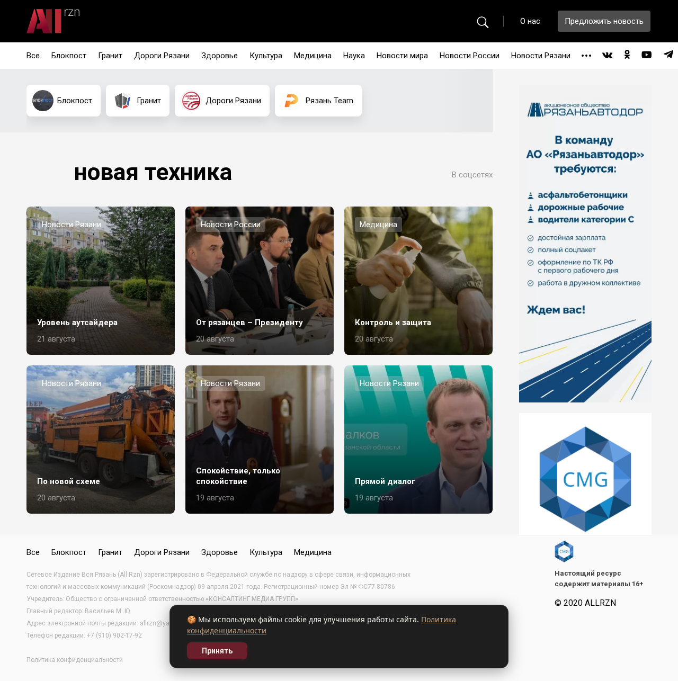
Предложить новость (604, 21)
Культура (265, 55)
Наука (354, 55)
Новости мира (402, 55)
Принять (217, 651)
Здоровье (219, 55)
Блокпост (68, 55)
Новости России (469, 55)
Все (33, 55)
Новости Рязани (540, 55)
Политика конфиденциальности (74, 660)
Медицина (313, 55)
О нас (530, 21)
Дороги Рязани (162, 55)
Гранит (110, 55)
